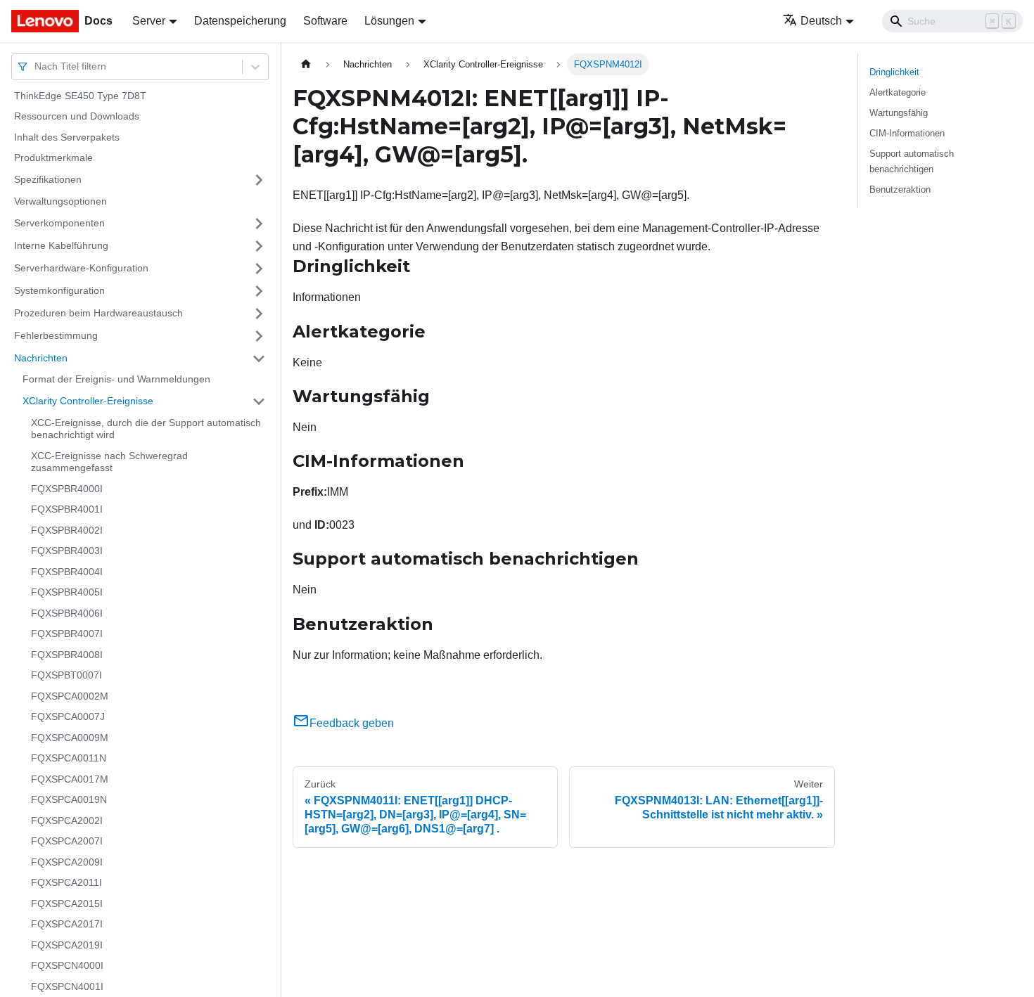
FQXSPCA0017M (69, 779)
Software (325, 21)
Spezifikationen (48, 179)
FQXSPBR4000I (67, 488)
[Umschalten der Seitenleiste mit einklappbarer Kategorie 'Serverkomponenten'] (258, 223)
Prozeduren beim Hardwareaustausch (98, 313)
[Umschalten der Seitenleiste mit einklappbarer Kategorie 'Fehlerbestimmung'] (258, 336)
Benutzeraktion (900, 189)
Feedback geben (351, 723)
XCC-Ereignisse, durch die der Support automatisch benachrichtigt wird (146, 429)
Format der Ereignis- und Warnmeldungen (116, 379)
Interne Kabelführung (61, 245)
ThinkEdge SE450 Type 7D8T (80, 95)
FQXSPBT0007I (66, 675)
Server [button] (148, 21)
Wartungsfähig (898, 113)
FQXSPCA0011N (68, 758)
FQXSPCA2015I (67, 903)
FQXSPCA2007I (67, 841)
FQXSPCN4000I (67, 966)
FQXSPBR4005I (67, 592)
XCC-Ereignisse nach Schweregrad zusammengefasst (109, 462)
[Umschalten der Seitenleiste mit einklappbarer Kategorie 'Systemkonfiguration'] (258, 291)
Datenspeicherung (240, 21)
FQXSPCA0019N (69, 800)
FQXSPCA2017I (67, 924)
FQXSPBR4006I (67, 613)
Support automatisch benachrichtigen (911, 161)
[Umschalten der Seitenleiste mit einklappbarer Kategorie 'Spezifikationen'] (258, 180)
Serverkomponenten (59, 223)
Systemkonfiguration (59, 290)
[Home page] (306, 64)
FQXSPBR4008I (67, 654)
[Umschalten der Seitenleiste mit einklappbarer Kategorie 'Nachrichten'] (258, 358)
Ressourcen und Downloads (76, 116)
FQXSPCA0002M (69, 696)
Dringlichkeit (894, 72)
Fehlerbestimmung (56, 335)
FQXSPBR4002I (67, 530)
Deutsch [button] (821, 21)
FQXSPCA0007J (68, 717)
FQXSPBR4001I (67, 509)
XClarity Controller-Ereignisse (88, 400)
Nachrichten (41, 358)
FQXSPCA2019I (67, 945)
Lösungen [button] (389, 21)
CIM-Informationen (907, 133)
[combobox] (35, 66)
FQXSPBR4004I (67, 571)
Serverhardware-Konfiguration (81, 268)
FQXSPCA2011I (66, 883)
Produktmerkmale (53, 158)
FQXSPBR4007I (67, 634)
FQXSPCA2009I (67, 862)
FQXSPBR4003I (67, 551)
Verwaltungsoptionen (60, 201)
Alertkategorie (897, 92)
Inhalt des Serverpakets (67, 137)
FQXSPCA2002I (67, 820)
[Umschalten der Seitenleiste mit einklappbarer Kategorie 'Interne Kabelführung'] (258, 246)
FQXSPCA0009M (69, 737)
